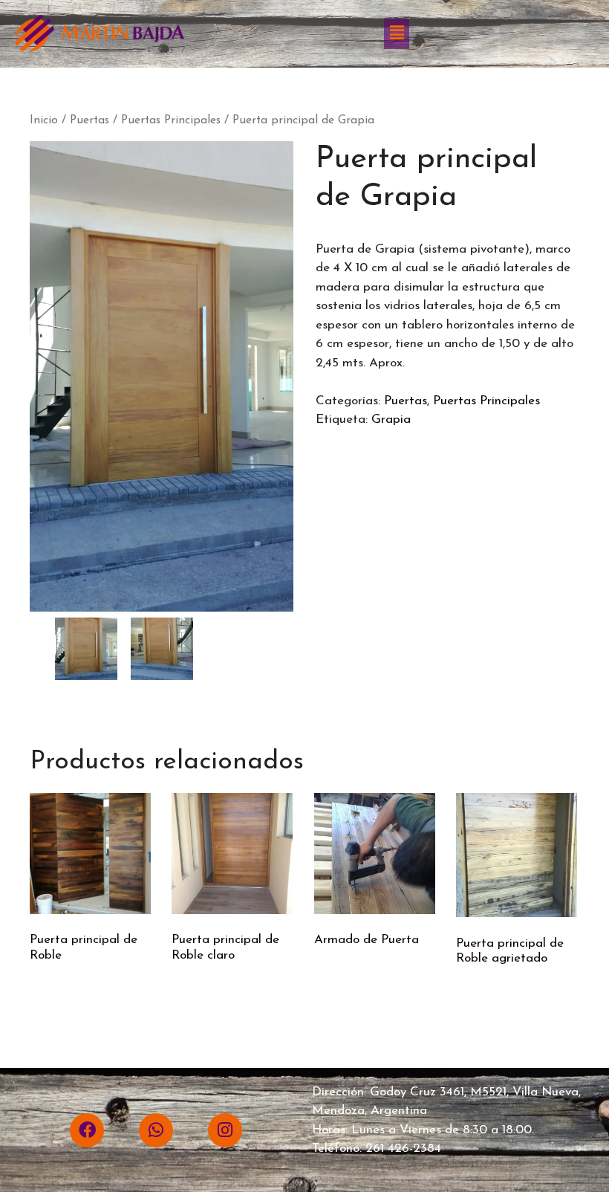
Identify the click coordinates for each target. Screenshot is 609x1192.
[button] (396, 33)
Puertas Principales (171, 120)
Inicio (44, 120)
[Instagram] (225, 1130)
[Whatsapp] (156, 1130)
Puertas (89, 120)
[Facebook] (87, 1130)
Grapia (391, 419)
